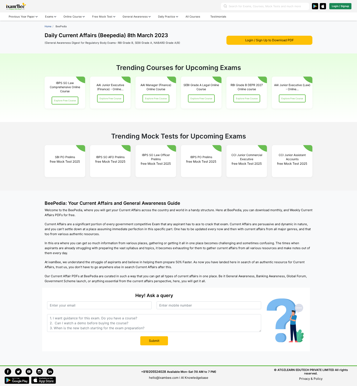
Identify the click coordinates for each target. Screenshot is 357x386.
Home (48, 26)
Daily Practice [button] (166, 16)
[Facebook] (10, 371)
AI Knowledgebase (194, 378)
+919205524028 (153, 372)
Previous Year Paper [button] (22, 16)
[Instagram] (41, 371)
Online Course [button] (72, 16)
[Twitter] (20, 371)
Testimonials (218, 16)
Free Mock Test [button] (102, 16)
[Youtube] (31, 371)
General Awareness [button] (135, 16)
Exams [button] (49, 16)
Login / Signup (340, 6)
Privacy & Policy (310, 379)
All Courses (193, 16)
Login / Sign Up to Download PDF (269, 40)
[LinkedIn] (51, 371)
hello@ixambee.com (163, 378)
